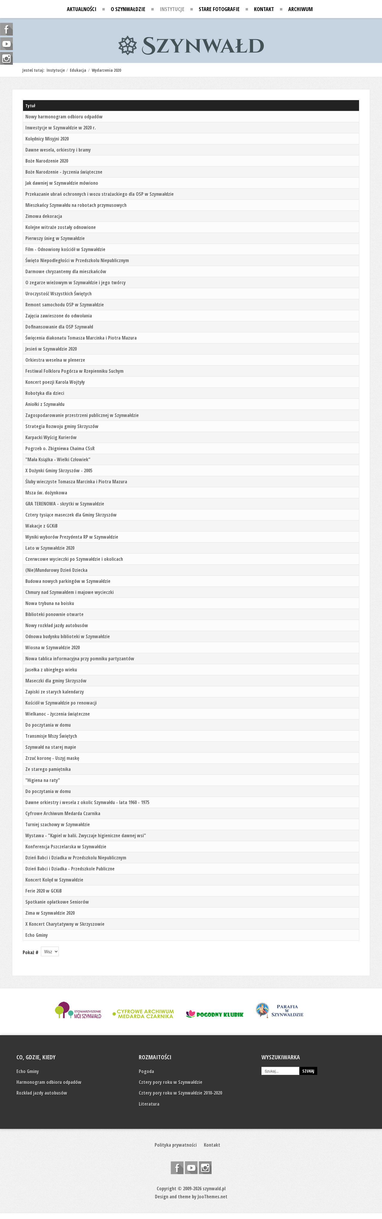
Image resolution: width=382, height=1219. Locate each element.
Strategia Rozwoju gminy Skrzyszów (61, 426)
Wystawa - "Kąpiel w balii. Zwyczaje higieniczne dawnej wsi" (85, 835)
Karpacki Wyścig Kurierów (51, 437)
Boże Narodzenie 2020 (46, 161)
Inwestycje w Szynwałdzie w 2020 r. (60, 127)
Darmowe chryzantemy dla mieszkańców (65, 271)
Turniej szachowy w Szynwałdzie (57, 824)
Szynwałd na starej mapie (50, 747)
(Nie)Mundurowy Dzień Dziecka (56, 570)
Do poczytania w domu (48, 725)
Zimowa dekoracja (43, 216)
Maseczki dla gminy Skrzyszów (56, 680)
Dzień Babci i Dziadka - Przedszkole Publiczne (70, 868)
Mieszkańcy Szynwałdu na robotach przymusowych (76, 205)
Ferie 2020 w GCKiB (43, 890)
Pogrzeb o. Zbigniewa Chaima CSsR (60, 448)
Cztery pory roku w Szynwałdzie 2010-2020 (180, 1093)
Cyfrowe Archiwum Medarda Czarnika (62, 813)
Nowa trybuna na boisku (49, 603)
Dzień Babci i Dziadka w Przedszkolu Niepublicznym (75, 857)
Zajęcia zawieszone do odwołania (58, 315)
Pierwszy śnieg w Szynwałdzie (55, 238)
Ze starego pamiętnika (48, 769)
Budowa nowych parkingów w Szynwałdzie (67, 581)
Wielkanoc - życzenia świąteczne (57, 714)
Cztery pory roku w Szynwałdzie (170, 1082)
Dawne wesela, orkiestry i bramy (58, 149)
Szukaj (308, 1071)
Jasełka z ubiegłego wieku (51, 669)
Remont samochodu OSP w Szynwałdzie (64, 304)
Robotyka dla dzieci (44, 393)
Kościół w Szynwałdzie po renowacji (61, 702)
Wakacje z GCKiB (41, 526)
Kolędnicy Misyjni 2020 (47, 138)
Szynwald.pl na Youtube (191, 1167)
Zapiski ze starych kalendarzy (54, 691)
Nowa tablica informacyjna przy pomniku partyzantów (79, 658)
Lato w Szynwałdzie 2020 (49, 548)
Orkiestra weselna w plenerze (55, 360)
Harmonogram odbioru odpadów (48, 1082)
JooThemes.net (212, 1196)
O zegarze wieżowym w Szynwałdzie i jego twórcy (75, 282)
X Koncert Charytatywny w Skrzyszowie (64, 924)
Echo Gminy (36, 935)
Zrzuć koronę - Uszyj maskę (52, 758)
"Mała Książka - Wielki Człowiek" (57, 459)
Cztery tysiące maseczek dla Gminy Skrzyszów (71, 514)
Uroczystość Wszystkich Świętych (58, 293)
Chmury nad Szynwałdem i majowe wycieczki (69, 592)
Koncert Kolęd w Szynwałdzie (54, 879)
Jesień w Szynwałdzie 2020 (51, 349)
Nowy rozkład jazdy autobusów (56, 625)
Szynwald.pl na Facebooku (177, 1167)
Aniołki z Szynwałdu (44, 404)
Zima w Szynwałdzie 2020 (50, 913)
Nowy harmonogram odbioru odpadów (64, 116)
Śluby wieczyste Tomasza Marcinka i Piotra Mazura (76, 481)
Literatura (149, 1104)
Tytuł (30, 106)
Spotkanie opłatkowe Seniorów (57, 902)
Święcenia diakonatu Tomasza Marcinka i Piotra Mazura (81, 337)
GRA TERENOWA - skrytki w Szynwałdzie (64, 503)
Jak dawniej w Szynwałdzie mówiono (61, 183)
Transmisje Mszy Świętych (51, 736)
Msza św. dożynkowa (46, 492)
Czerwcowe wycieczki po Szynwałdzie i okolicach (74, 559)
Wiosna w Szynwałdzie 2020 (52, 647)
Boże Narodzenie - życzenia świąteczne (63, 172)
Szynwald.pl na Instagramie (205, 1167)
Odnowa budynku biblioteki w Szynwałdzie (67, 636)
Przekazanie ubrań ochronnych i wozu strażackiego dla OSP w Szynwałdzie (99, 194)
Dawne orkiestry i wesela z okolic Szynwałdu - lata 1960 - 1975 (87, 802)
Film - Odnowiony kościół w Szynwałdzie (65, 249)
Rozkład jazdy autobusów (41, 1093)
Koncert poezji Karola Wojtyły (55, 382)
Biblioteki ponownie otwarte (54, 614)
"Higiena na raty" (42, 780)
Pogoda (146, 1071)
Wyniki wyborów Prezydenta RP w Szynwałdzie (71, 537)
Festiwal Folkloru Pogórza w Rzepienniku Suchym (74, 371)
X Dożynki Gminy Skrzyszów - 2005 (58, 470)
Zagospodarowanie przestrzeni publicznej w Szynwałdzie (82, 415)
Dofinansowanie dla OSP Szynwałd (59, 326)
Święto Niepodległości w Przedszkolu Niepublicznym (77, 260)
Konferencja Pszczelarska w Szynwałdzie (65, 846)
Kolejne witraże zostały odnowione (60, 227)
